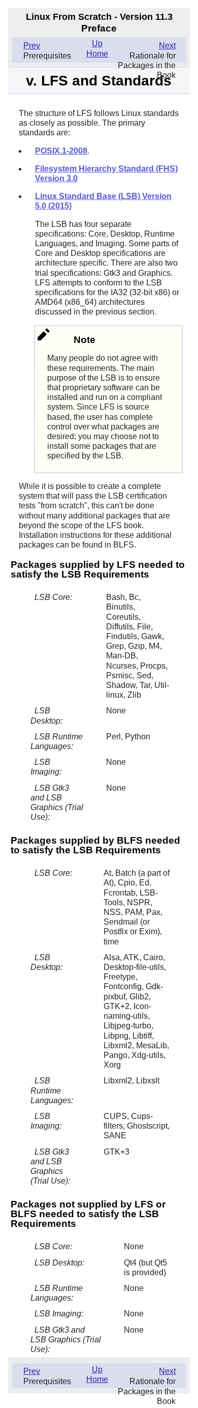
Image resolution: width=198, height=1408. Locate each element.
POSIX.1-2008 (61, 151)
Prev (31, 45)
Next (167, 45)
